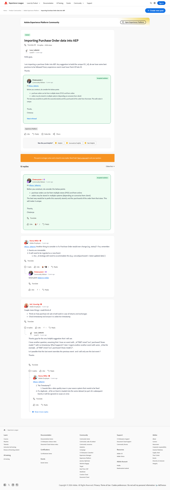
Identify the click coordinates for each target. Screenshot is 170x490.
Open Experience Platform (134, 22)
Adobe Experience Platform (31, 10)
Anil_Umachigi (34, 304)
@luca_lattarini (33, 86)
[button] (155, 10)
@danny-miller (43, 278)
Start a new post (82, 158)
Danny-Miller (34, 241)
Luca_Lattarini (34, 50)
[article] (67, 202)
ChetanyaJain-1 (37, 80)
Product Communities (15, 10)
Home (5, 10)
